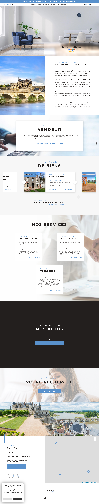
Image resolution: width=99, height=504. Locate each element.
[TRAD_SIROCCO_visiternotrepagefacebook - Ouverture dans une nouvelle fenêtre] (9, 476)
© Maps (87, 482)
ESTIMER (39, 4)
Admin (63, 494)
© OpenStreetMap (93, 482)
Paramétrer (7, 499)
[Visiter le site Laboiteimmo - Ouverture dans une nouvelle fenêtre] (49, 500)
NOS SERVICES (46, 4)
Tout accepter (17, 499)
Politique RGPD (71, 494)
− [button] (94, 440)
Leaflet (83, 482)
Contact (97, 142)
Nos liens (66, 494)
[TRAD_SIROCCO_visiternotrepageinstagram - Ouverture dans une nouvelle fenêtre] (17, 476)
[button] (75, 182)
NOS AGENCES (64, 4)
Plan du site (52, 494)
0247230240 (12, 453)
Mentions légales (58, 494)
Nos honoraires (46, 494)
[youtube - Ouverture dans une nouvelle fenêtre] (13, 476)
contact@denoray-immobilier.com (18, 456)
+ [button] (94, 437)
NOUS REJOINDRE (55, 4)
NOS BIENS (33, 4)
